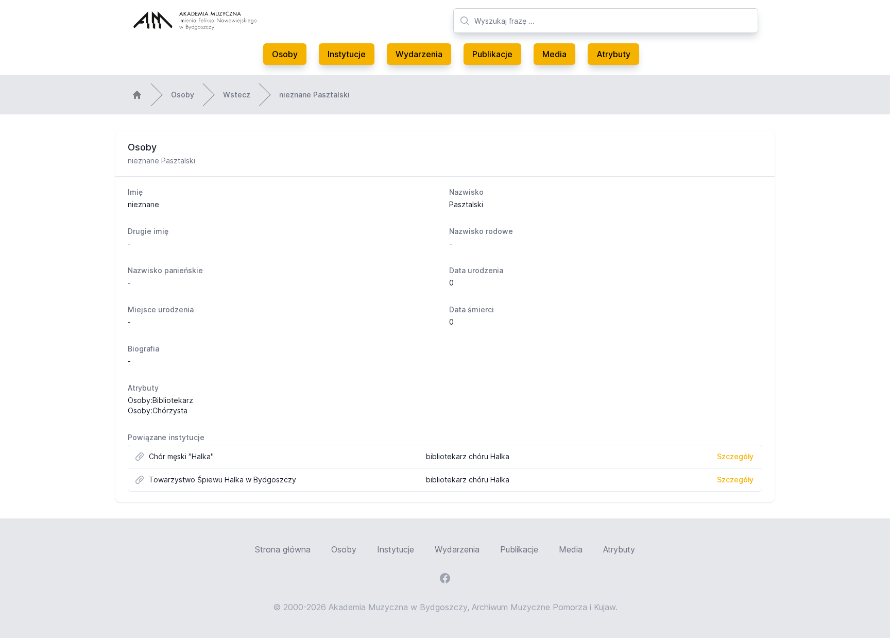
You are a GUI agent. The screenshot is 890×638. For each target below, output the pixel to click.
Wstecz (236, 94)
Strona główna (283, 549)
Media (554, 54)
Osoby (285, 54)
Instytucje (347, 54)
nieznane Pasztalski (314, 94)
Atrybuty (613, 54)
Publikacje (492, 54)
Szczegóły (735, 456)
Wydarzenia (419, 54)
